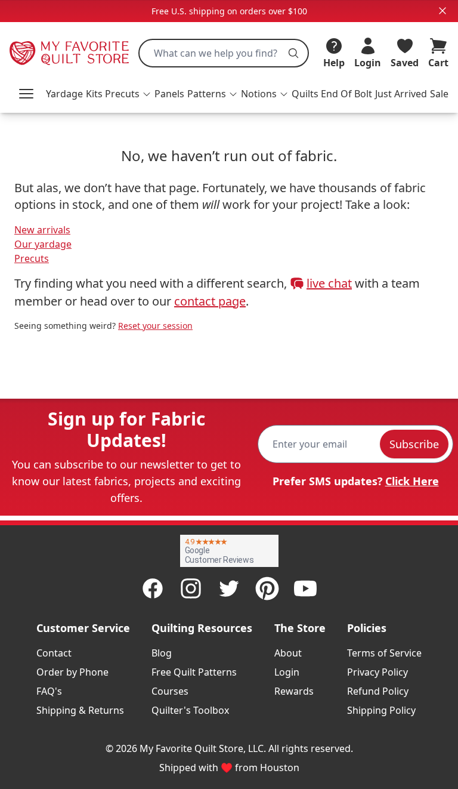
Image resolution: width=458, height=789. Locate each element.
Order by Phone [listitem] (72, 672)
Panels (169, 93)
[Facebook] (153, 588)
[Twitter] (229, 588)
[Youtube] (305, 588)
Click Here (412, 481)
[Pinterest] (267, 588)
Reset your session (155, 325)
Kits (94, 93)
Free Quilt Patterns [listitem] (194, 672)
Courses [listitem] (169, 691)
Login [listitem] (286, 672)
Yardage (64, 93)
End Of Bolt (346, 93)
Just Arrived (401, 93)
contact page (210, 301)
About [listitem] (288, 652)
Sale (439, 93)
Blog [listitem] (161, 652)
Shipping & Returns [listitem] (80, 710)
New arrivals (42, 229)
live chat (329, 283)
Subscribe (414, 444)
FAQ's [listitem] (49, 691)
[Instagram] (191, 588)
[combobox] (223, 53)
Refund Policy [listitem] (378, 691)
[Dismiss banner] (442, 11)
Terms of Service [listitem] (384, 652)
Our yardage (43, 244)
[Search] (293, 53)
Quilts (305, 93)
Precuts (31, 258)
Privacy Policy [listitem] (377, 672)
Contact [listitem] (54, 652)
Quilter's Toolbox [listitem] (190, 710)
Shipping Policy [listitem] (381, 710)
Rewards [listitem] (294, 691)
